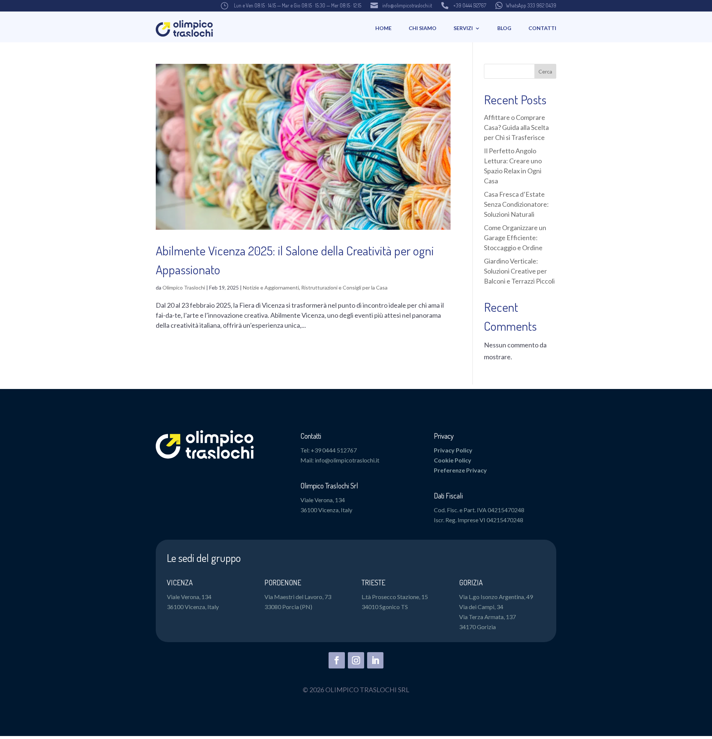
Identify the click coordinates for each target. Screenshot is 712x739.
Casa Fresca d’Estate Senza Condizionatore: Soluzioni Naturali (516, 204)
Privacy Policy (453, 450)
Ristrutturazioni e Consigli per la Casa (344, 287)
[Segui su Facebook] (337, 660)
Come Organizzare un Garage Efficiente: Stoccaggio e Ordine (515, 237)
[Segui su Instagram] (356, 660)
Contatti (542, 28)
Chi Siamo (422, 28)
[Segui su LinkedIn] (375, 660)
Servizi (463, 28)
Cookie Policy (452, 460)
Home (383, 28)
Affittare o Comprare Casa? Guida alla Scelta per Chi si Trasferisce (516, 127)
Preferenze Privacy (460, 470)
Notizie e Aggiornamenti (271, 287)
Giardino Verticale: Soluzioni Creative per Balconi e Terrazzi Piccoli (519, 271)
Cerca (545, 71)
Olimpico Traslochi (183, 287)
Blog (504, 28)
